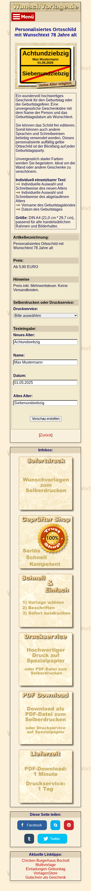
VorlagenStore (45, 873)
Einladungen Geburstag (45, 869)
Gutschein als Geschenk (45, 877)
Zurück (45, 435)
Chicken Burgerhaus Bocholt (45, 861)
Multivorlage (45, 865)
